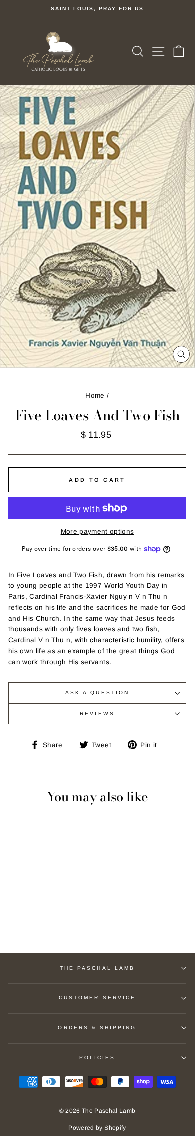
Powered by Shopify (97, 1127)
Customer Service (97, 997)
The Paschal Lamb (97, 968)
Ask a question (98, 692)
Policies (98, 1057)
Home (95, 395)
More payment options (97, 531)
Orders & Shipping (97, 1027)
